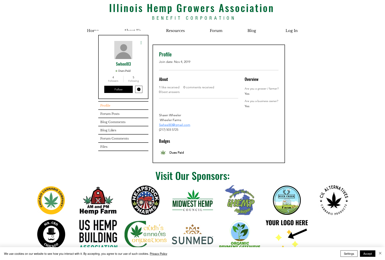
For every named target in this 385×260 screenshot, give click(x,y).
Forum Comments (114, 138)
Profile (105, 105)
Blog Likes (108, 130)
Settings (349, 254)
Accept (367, 254)
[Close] (380, 253)
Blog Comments (113, 122)
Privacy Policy (158, 254)
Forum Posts (110, 114)
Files (103, 147)
